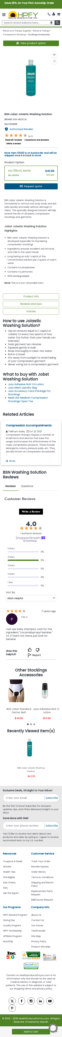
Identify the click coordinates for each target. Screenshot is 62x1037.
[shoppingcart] (58, 14)
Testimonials (38, 930)
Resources (9, 853)
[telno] (49, 14)
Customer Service (42, 853)
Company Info (40, 907)
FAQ (5, 887)
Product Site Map (40, 946)
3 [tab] (34, 724)
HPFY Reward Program (15, 915)
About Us (36, 915)
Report (36, 655)
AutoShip (8, 941)
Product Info (31, 296)
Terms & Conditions (42, 877)
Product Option (14, 162)
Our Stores (37, 925)
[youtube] (49, 1001)
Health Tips (9, 871)
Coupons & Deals (12, 861)
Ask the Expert (11, 893)
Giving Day (9, 920)
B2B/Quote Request (42, 899)
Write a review (14, 143)
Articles (31, 311)
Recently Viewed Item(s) (31, 731)
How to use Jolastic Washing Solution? (22, 323)
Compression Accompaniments (29, 425)
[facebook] (21, 1001)
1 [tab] (27, 724)
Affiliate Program (12, 936)
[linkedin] (40, 1001)
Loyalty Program (12, 925)
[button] (31, 43)
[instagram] (31, 1001)
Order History (38, 871)
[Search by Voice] (51, 23)
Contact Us (37, 920)
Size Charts (9, 882)
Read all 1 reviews (13, 140)
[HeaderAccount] (53, 14)
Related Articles (18, 414)
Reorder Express (40, 866)
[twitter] (12, 1001)
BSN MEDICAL (15, 119)
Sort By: (10, 592)
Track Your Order (40, 861)
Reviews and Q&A (31, 304)
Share (12, 461)
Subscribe (52, 798)
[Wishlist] (54, 55)
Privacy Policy (38, 941)
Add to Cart (31, 1031)
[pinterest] (12, 1008)
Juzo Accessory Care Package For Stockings (29, 392)
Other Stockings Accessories (31, 672)
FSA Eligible (9, 877)
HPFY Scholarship (12, 930)
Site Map (36, 936)
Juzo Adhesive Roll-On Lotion (26, 384)
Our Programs (12, 907)
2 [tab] (31, 724)
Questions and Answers (37, 140)
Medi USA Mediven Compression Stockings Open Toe (28, 399)
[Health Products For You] (23, 14)
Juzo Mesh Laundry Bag (22, 387)
